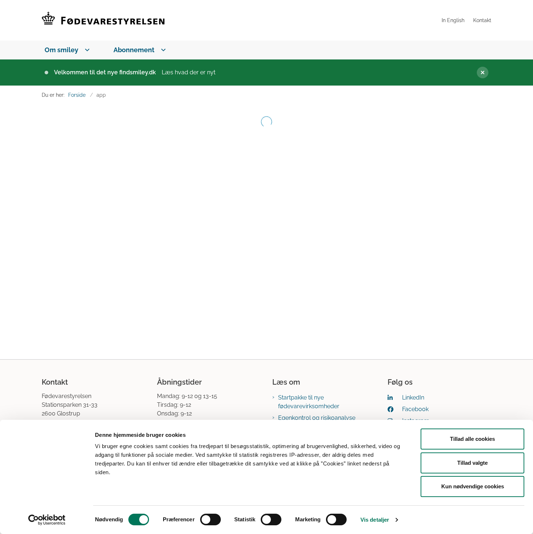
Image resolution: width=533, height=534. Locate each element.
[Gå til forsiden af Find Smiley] (239, 20)
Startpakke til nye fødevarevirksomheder (308, 402)
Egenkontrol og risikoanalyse (316, 417)
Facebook (415, 409)
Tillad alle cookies (472, 439)
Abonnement (133, 50)
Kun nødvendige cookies (472, 486)
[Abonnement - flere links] (161, 50)
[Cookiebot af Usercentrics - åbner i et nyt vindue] (47, 519)
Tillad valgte (472, 463)
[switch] (210, 519)
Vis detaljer (374, 520)
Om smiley (61, 50)
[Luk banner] (479, 72)
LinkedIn (413, 397)
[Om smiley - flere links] (85, 50)
